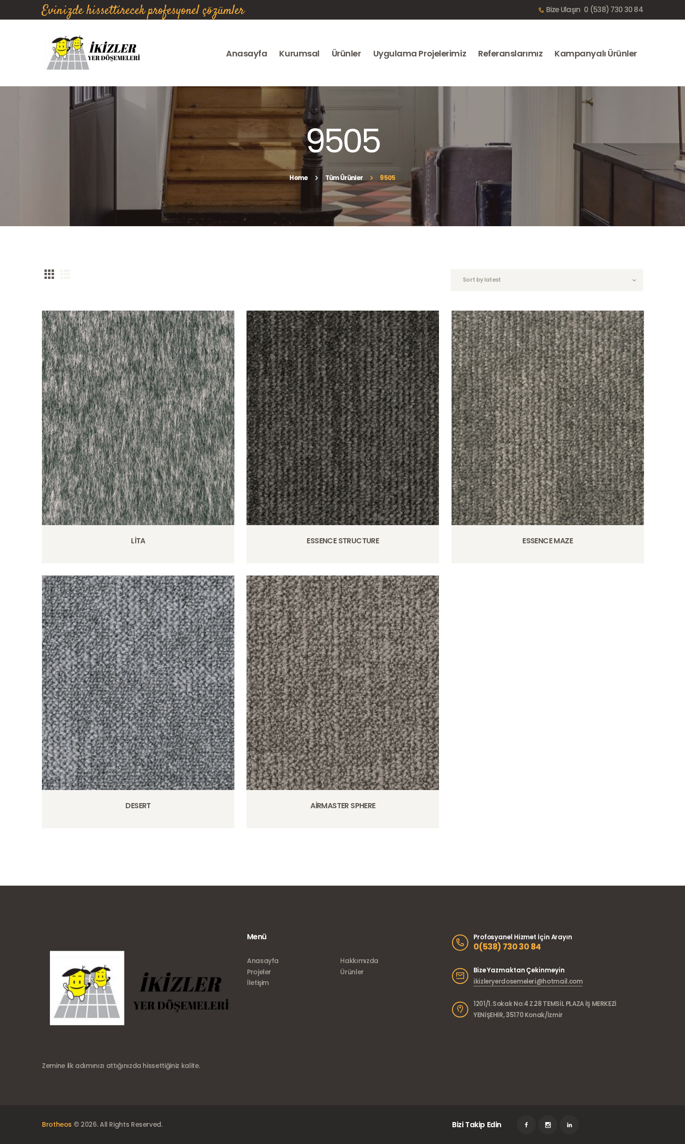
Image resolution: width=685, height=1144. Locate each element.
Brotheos (57, 1124)
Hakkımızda (359, 960)
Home (298, 177)
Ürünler (351, 972)
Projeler (259, 972)
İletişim (258, 982)
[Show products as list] (65, 273)
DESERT (138, 806)
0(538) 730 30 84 (507, 946)
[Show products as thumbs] (49, 273)
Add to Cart (141, 562)
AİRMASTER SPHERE (342, 806)
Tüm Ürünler (344, 177)
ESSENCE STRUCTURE (343, 541)
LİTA (138, 541)
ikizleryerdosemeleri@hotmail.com (527, 981)
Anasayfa (263, 960)
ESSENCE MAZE (547, 541)
